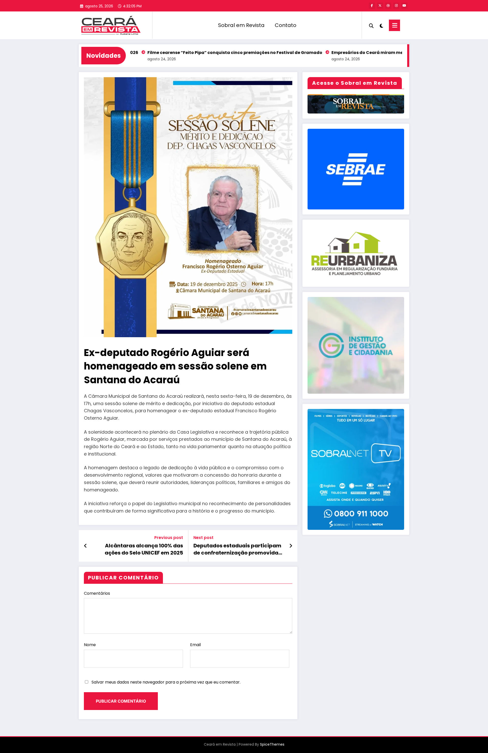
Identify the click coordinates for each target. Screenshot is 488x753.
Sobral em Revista (241, 25)
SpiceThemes (272, 744)
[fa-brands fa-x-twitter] (380, 6)
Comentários (97, 593)
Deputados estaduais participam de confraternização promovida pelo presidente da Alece (237, 549)
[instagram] (396, 6)
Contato (285, 25)
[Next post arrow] (290, 546)
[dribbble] (388, 6)
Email (195, 645)
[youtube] (404, 6)
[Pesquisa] (371, 25)
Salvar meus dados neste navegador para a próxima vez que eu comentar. (166, 682)
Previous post (168, 537)
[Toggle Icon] (394, 25)
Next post (203, 537)
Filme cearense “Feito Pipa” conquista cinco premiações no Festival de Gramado (197, 52)
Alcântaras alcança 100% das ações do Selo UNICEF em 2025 (144, 549)
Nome (90, 645)
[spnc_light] (381, 25)
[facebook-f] (372, 6)
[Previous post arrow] (85, 546)
